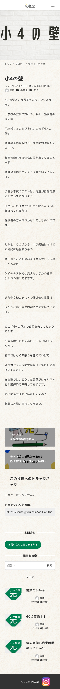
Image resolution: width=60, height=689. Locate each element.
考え (36, 90)
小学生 (24, 90)
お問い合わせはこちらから (23, 544)
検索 (49, 565)
